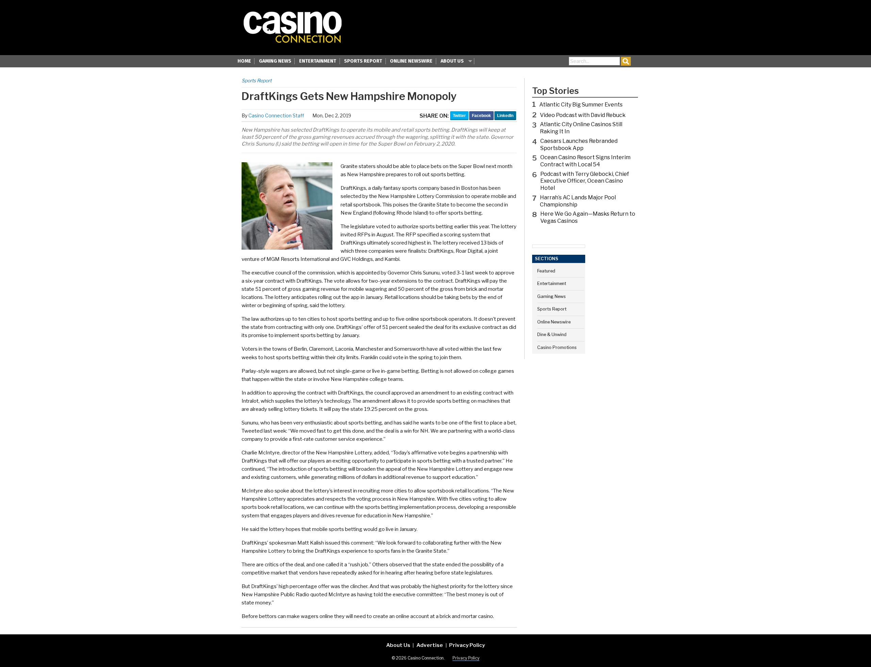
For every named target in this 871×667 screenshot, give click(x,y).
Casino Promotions (557, 347)
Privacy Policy (467, 645)
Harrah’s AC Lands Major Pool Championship (578, 201)
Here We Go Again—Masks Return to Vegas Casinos (587, 217)
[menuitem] (244, 62)
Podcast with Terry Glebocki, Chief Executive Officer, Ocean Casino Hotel (584, 181)
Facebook (481, 115)
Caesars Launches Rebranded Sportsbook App (579, 144)
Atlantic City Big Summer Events (581, 104)
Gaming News (275, 61)
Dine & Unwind (551, 334)
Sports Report (363, 61)
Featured (546, 270)
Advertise (429, 645)
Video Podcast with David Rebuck (583, 115)
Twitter (459, 115)
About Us (452, 61)
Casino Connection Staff (276, 115)
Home (244, 61)
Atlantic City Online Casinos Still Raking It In (581, 128)
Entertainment (317, 61)
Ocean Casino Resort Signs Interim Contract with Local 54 (585, 161)
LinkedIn (505, 115)
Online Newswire (411, 61)
